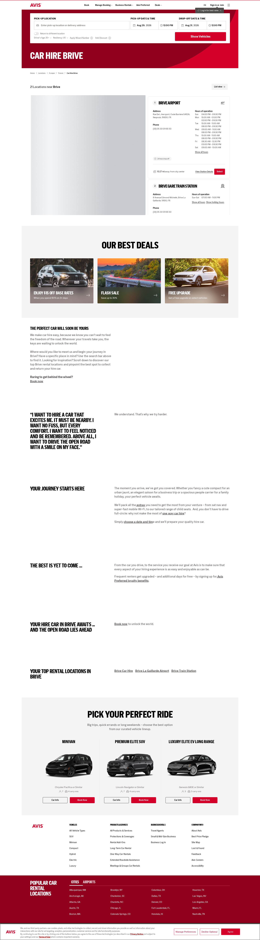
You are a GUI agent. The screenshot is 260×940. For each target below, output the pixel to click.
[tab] (76, 882)
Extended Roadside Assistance (125, 860)
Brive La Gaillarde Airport (152, 671)
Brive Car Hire (123, 671)
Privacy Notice (136, 934)
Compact (73, 848)
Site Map (196, 842)
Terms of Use (44, 937)
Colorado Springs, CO (120, 914)
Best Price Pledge (200, 836)
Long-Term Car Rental (120, 848)
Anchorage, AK (76, 896)
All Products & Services (121, 830)
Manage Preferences (186, 932)
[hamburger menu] (229, 5)
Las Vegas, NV (199, 896)
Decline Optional (209, 932)
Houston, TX (198, 890)
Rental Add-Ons (117, 842)
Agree (231, 932)
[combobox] (84, 25)
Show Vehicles (200, 36)
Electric (73, 860)
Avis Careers (197, 860)
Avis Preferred (143, 5)
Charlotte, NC (116, 902)
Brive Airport (169, 103)
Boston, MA (74, 914)
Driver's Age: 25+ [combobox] (41, 37)
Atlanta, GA (74, 902)
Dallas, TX (156, 896)
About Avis (196, 830)
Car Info (55, 800)
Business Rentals (123, 5)
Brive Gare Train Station (178, 186)
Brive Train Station (183, 671)
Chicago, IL (115, 908)
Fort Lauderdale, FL (161, 908)
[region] (130, 932)
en (205, 5)
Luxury (72, 865)
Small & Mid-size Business (163, 836)
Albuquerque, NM (77, 890)
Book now (36, 381)
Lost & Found (198, 848)
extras (140, 505)
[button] (88, 157)
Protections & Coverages (122, 836)
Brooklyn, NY (116, 890)
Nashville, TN (198, 914)
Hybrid (72, 854)
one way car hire (173, 513)
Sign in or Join (217, 5)
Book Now (82, 800)
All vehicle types (77, 830)
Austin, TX (74, 908)
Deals (157, 5)
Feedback (196, 854)
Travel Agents (157, 830)
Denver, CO (157, 902)
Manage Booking (103, 5)
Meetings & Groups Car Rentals (125, 865)
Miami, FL (196, 908)
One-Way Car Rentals (120, 854)
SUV (71, 836)
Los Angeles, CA (200, 902)
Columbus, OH (158, 890)
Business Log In (158, 842)
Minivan (73, 842)
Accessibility (198, 865)
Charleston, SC (117, 896)
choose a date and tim (138, 522)
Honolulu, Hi (157, 914)
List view (218, 86)
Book (86, 5)
